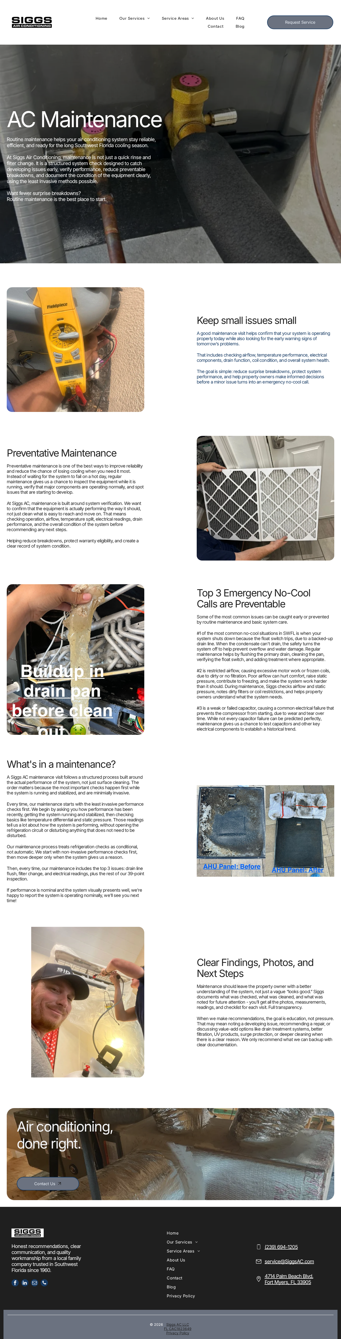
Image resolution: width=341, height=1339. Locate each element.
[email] (34, 1283)
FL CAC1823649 (177, 1329)
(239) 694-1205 (281, 1247)
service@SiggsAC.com (289, 1261)
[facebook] (15, 1283)
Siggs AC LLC (177, 1324)
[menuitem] (102, 18)
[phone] (44, 1283)
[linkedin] (24, 1283)
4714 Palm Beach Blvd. (289, 1276)
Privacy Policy (177, 1333)
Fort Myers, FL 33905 (288, 1282)
